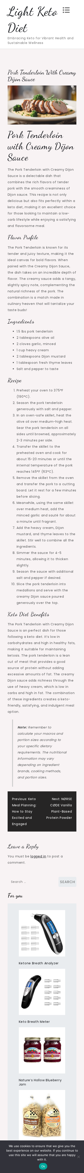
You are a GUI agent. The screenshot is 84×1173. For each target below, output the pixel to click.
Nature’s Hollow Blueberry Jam (40, 1082)
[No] (78, 1156)
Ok (43, 1166)
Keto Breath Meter (34, 1021)
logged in (38, 856)
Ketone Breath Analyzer (39, 963)
